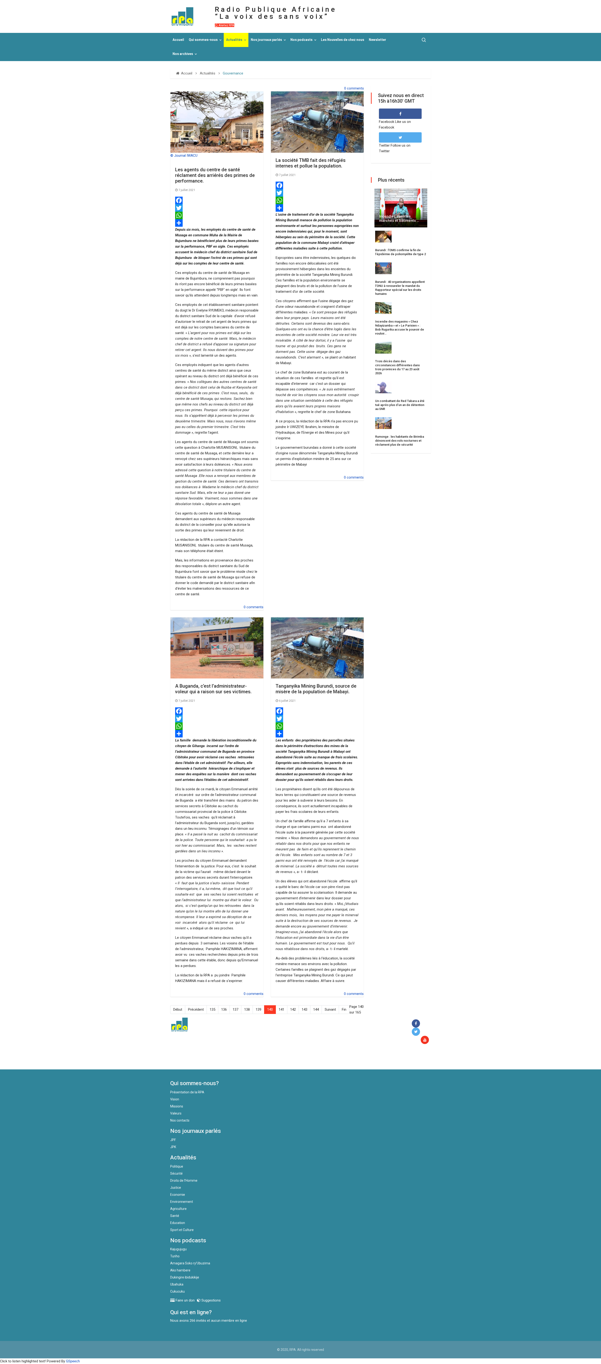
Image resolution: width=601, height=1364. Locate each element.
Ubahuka (176, 1284)
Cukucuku (177, 1291)
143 (304, 1009)
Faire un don (256, 1059)
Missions (176, 1106)
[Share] (217, 223)
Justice (175, 1187)
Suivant (330, 1009)
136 (224, 1009)
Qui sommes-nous (203, 39)
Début (177, 1009)
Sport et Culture (182, 1230)
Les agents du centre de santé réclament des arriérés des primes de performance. (215, 175)
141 (281, 1009)
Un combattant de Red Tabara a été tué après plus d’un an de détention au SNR (399, 405)
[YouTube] (426, 1040)
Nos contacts (179, 1120)
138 (247, 1009)
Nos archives (183, 53)
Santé (174, 1216)
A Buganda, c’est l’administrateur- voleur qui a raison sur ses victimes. (213, 688)
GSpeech (73, 1361)
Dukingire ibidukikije (184, 1277)
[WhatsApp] (217, 215)
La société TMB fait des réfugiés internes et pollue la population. (311, 163)
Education (177, 1223)
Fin (344, 1009)
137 (235, 1009)
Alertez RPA (226, 25)
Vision (174, 1099)
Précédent (196, 1009)
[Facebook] (217, 200)
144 (316, 1009)
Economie (177, 1194)
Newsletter (377, 39)
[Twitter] (217, 208)
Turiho (175, 1256)
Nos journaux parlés (266, 39)
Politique (176, 1166)
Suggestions (210, 1300)
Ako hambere (180, 1270)
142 (293, 1009)
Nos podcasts (301, 39)
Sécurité (176, 1173)
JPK (173, 1147)
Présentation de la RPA (187, 1092)
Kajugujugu (178, 1249)
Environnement (181, 1202)
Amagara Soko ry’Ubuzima (190, 1263)
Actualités (234, 39)
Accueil (178, 39)
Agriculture (178, 1209)
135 (212, 1009)
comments (355, 88)
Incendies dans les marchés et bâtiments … (399, 218)
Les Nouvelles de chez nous (342, 39)
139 (258, 1009)
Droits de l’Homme (183, 1180)
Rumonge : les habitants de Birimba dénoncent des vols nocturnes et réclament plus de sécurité (399, 440)
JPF (173, 1140)
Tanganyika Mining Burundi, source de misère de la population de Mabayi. (316, 688)
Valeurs (175, 1113)
